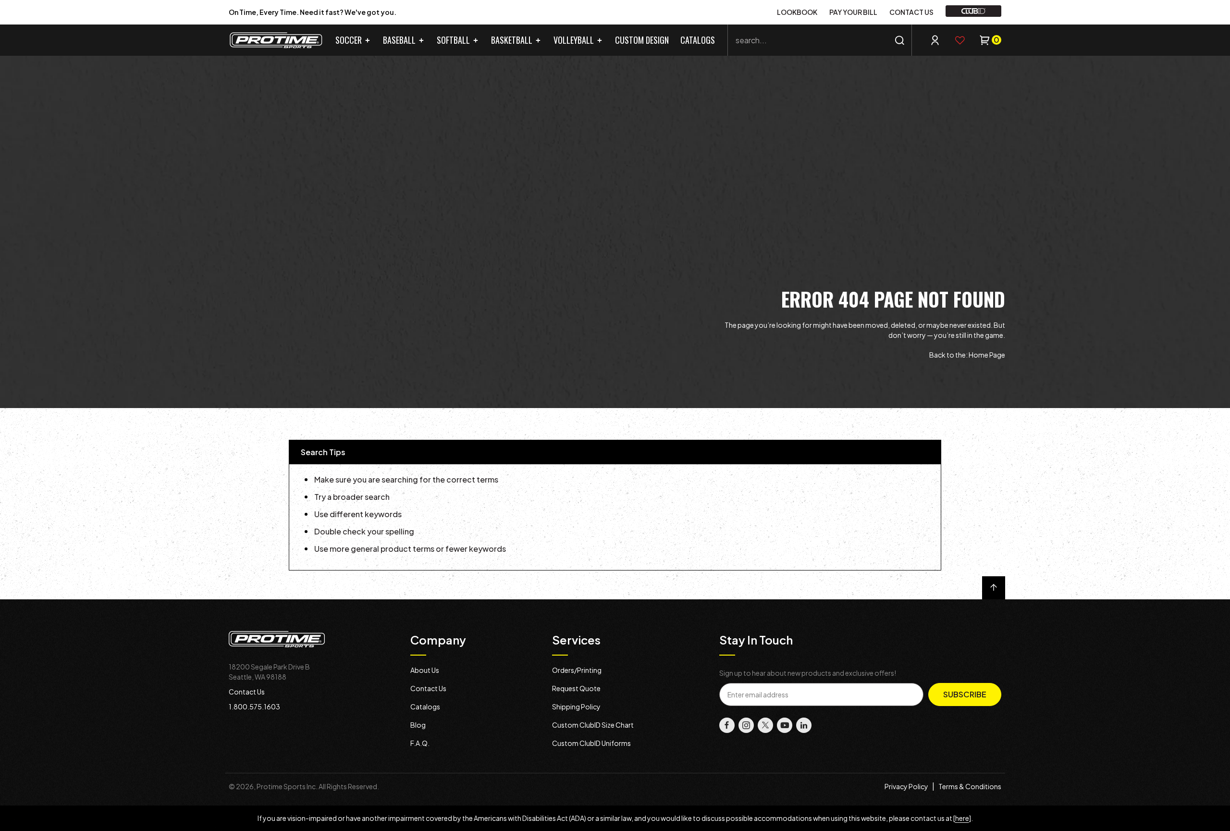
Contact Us (247, 691)
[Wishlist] (960, 40)
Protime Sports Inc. (287, 786)
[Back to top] (993, 587)
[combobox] (819, 40)
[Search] (900, 40)
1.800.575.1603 (254, 706)
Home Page (987, 354)
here (962, 818)
